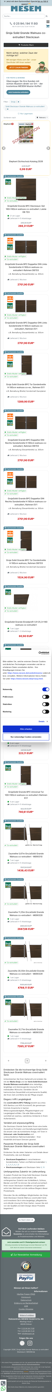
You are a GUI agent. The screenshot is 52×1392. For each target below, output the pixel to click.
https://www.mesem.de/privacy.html (27, 679)
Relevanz (42, 117)
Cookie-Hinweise (26, 1309)
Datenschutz (26, 1300)
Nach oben (26, 1220)
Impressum (26, 1297)
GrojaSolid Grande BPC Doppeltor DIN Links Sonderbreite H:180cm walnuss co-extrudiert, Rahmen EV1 (26, 326)
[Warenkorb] (47, 26)
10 (44, 1167)
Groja (13, 102)
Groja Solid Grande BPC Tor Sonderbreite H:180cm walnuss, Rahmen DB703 (26, 561)
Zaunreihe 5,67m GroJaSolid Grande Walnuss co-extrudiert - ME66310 (26, 855)
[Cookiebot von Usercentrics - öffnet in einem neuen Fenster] (38, 653)
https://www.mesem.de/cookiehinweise (25, 673)
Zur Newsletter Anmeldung (27, 1254)
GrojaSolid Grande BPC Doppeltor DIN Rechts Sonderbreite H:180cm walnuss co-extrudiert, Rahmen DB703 (26, 443)
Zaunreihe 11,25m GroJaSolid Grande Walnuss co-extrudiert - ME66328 (26, 913)
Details (42, 721)
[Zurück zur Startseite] (26, 8)
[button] (3, 148)
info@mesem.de (28, 1334)
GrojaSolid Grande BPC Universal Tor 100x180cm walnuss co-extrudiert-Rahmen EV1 (26, 795)
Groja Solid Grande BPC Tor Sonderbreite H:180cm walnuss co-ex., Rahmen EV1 (26, 386)
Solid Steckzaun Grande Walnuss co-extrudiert (25, 106)
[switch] (45, 697)
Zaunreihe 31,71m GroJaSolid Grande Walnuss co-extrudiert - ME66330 (26, 1031)
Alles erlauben (26, 729)
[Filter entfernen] (18, 102)
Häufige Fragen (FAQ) (26, 1294)
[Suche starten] (46, 16)
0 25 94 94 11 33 (28, 1331)
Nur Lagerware (26, 114)
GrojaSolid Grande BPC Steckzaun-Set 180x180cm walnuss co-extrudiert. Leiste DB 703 (26, 209)
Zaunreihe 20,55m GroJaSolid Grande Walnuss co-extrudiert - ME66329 (26, 972)
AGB (26, 1306)
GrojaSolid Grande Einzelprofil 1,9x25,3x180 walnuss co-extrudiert (26, 623)
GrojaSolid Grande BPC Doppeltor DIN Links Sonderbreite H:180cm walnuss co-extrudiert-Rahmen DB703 (26, 267)
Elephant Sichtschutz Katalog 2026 (26, 161)
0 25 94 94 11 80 (28, 1328)
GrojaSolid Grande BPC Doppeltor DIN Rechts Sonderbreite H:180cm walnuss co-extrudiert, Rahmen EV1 (26, 501)
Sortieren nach (10, 118)
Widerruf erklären (27, 1315)
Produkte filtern (27, 45)
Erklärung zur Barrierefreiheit (26, 1303)
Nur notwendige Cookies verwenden (26, 737)
